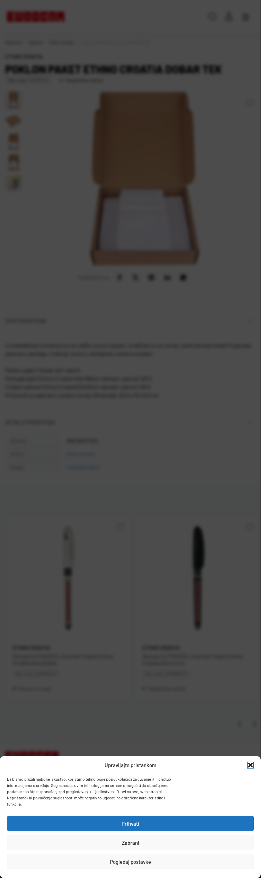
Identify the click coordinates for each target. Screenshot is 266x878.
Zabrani (130, 843)
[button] (250, 765)
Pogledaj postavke (130, 862)
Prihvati (130, 824)
